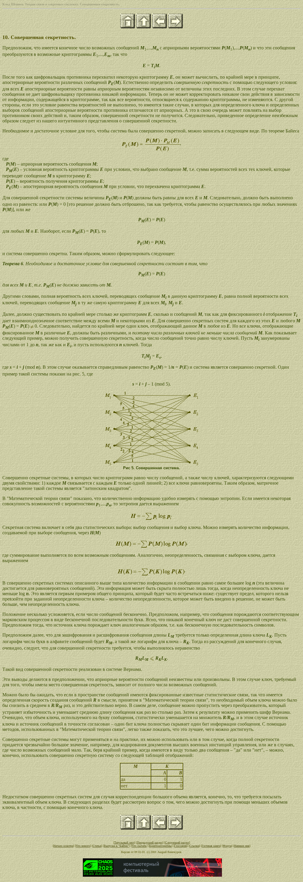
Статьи (97, 845)
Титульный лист (124, 842)
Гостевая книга (211, 845)
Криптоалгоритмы (160, 845)
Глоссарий (180, 845)
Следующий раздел (177, 842)
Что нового (83, 845)
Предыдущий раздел (149, 842)
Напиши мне (241, 845)
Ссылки (194, 845)
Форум (227, 845)
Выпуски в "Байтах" (116, 845)
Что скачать (139, 845)
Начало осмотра (63, 845)
